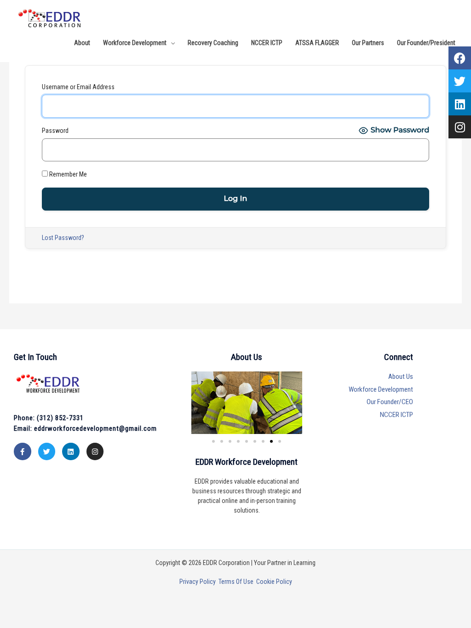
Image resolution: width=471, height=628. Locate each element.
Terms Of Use (237, 581)
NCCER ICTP (266, 42)
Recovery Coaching (213, 42)
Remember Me (67, 174)
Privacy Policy (198, 581)
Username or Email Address (78, 87)
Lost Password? (63, 237)
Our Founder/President (426, 42)
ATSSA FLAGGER (317, 42)
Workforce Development (135, 42)
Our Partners (368, 42)
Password (55, 130)
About (82, 42)
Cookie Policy (274, 581)
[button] (279, 441)
